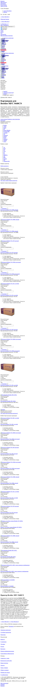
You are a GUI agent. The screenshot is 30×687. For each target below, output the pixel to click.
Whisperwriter (6, 161)
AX (4, 147)
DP (4, 150)
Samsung (5, 139)
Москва (5, 12)
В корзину (4, 208)
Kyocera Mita (6, 131)
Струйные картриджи (8, 53)
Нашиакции (2, 31)
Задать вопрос (4, 119)
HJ (4, 152)
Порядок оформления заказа (7, 651)
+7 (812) (5, 621)
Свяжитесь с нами (5, 658)
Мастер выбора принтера (7, 35)
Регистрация (4, 4)
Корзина (3, 1)
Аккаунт (3, 665)
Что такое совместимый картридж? (9, 180)
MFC (4, 157)
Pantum (5, 136)
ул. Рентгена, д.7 (4, 23)
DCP (4, 148)
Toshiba (5, 140)
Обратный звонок (5, 19)
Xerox (4, 141)
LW (4, 156)
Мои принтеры (4, 683)
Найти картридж (5, 166)
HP (4, 129)
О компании (3, 641)
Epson (4, 127)
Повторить (3, 3)
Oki (4, 134)
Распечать (3, 120)
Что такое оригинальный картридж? (9, 413)
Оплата (2, 646)
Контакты (3, 648)
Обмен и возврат (5, 670)
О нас (2, 674)
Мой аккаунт (4, 2)
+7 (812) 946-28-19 (5, 21)
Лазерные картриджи (8, 38)
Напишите (11, 626)
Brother (5, 125)
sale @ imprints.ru (5, 25)
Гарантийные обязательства (7, 653)
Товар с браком (4, 667)
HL (4, 153)
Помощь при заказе (5, 672)
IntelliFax (5, 155)
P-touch (5, 158)
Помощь (3, 684)
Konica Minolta (6, 130)
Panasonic (5, 135)
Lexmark (5, 132)
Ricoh (4, 137)
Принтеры (5, 65)
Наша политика (4, 663)
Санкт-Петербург (7, 10)
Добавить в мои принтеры (13, 119)
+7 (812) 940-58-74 (5, 16)
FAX (4, 151)
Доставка (3, 644)
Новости (3, 639)
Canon (4, 126)
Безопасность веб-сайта (6, 660)
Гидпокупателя (3, 34)
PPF (4, 160)
